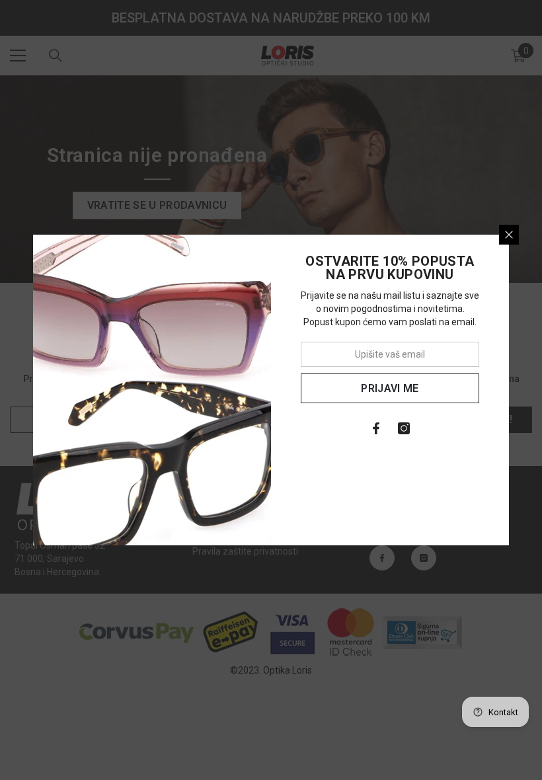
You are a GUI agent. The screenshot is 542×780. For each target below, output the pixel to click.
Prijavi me (389, 388)
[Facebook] (376, 428)
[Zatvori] (509, 235)
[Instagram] (404, 428)
